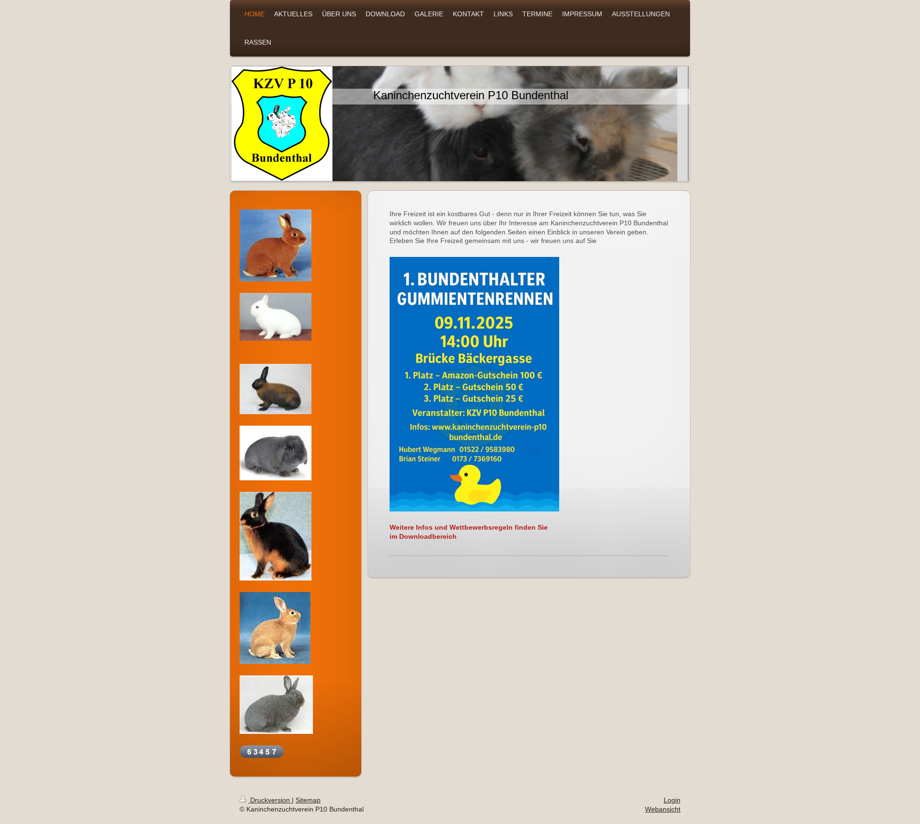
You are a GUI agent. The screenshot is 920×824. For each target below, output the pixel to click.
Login (672, 800)
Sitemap (308, 800)
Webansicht (662, 809)
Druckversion (270, 800)
